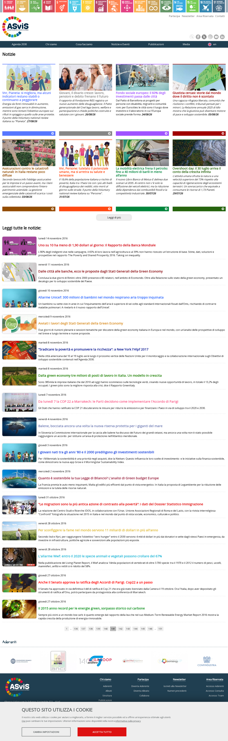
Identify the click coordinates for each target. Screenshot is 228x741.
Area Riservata (205, 16)
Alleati (109, 690)
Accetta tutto (102, 731)
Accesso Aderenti (215, 686)
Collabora (144, 695)
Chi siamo (105, 679)
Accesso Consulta (215, 690)
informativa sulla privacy (128, 720)
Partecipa (174, 16)
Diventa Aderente (140, 686)
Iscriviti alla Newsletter (174, 686)
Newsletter (188, 16)
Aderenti (107, 686)
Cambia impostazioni (46, 731)
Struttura (107, 695)
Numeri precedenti (176, 690)
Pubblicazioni (105, 700)
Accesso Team (216, 695)
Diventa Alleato (141, 690)
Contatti (220, 16)
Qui (23, 720)
